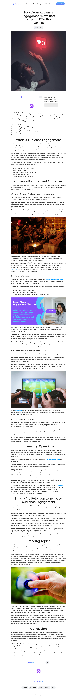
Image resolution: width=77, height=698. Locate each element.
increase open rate (53, 459)
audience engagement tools (55, 279)
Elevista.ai (14, 269)
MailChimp (61, 485)
